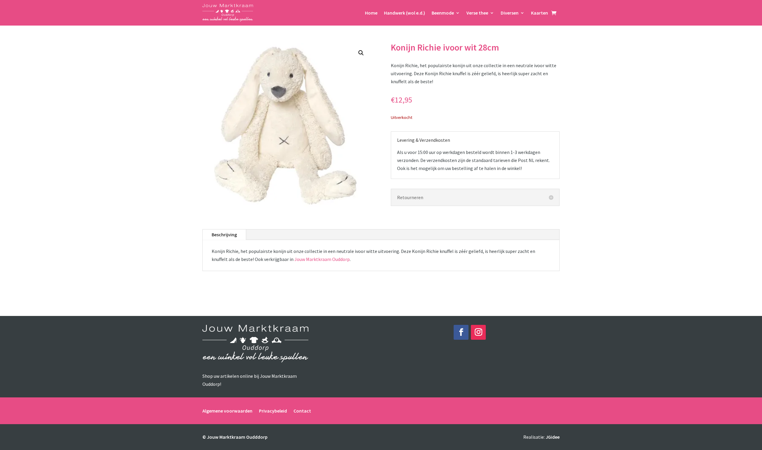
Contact (302, 410)
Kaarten (539, 13)
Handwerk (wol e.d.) (404, 13)
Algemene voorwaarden (227, 410)
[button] (361, 53)
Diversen (510, 13)
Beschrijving (224, 234)
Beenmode (443, 13)
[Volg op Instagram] (478, 332)
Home (371, 13)
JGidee (553, 437)
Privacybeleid (273, 410)
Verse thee (477, 13)
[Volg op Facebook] (461, 332)
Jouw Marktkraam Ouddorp (322, 259)
